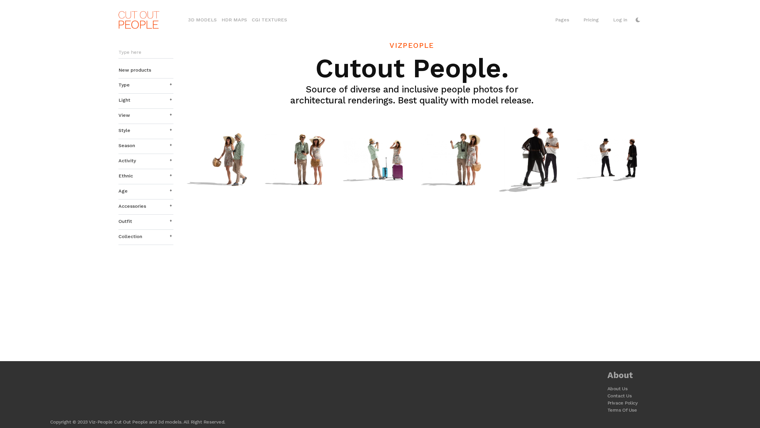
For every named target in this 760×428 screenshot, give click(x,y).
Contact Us (619, 396)
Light (124, 100)
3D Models (203, 20)
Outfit (125, 221)
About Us (617, 388)
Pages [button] (562, 20)
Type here (129, 52)
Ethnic (125, 176)
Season (126, 145)
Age (123, 191)
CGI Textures (269, 20)
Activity (127, 160)
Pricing (591, 20)
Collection (130, 236)
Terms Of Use (622, 410)
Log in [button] (620, 20)
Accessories (132, 206)
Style (124, 130)
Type (124, 85)
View (124, 115)
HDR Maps (234, 20)
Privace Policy (622, 403)
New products (134, 70)
